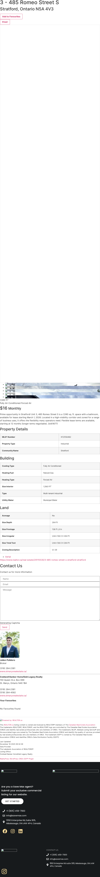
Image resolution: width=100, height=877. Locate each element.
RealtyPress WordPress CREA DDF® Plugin (17, 759)
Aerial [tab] (8, 556)
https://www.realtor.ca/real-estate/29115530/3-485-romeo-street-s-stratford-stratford (43, 560)
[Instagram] (12, 831)
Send (4, 627)
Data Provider (5, 747)
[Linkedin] (20, 831)
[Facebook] (5, 831)
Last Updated (5, 742)
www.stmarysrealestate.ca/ (13, 671)
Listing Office (5, 752)
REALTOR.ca (9, 725)
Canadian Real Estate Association (82, 725)
